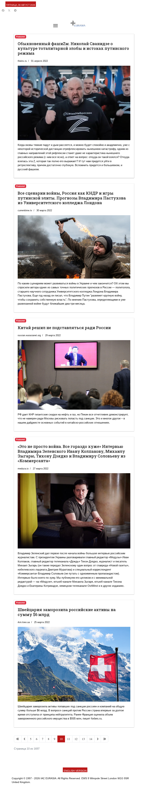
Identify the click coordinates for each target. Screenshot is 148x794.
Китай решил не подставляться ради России (64, 327)
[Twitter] (9, 10)
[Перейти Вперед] (97, 739)
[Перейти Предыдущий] (24, 739)
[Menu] (55, 25)
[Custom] (15, 10)
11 (68, 739)
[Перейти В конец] (104, 739)
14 (90, 739)
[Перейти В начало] (17, 739)
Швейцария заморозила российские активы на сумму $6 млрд (67, 612)
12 (76, 739)
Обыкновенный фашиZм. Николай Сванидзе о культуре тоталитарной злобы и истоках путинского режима (73, 48)
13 (83, 739)
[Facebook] (3, 10)
